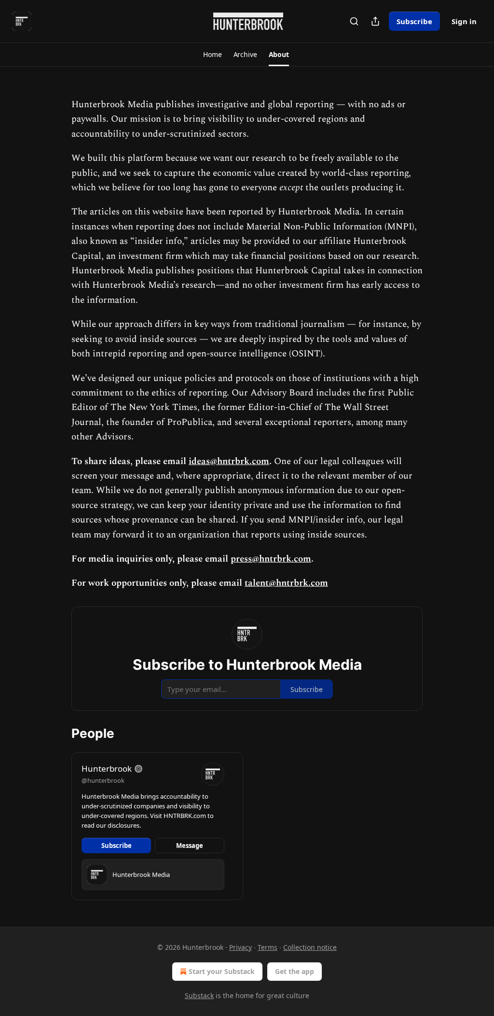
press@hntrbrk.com (271, 559)
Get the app (294, 971)
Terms (267, 947)
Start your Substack (222, 971)
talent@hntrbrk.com (286, 583)
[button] (212, 54)
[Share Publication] (375, 21)
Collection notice (310, 947)
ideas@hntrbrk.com (229, 461)
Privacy (240, 947)
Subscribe (414, 21)
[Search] (354, 21)
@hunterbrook (103, 780)
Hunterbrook (107, 768)
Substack (199, 995)
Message (189, 845)
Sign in (464, 21)
